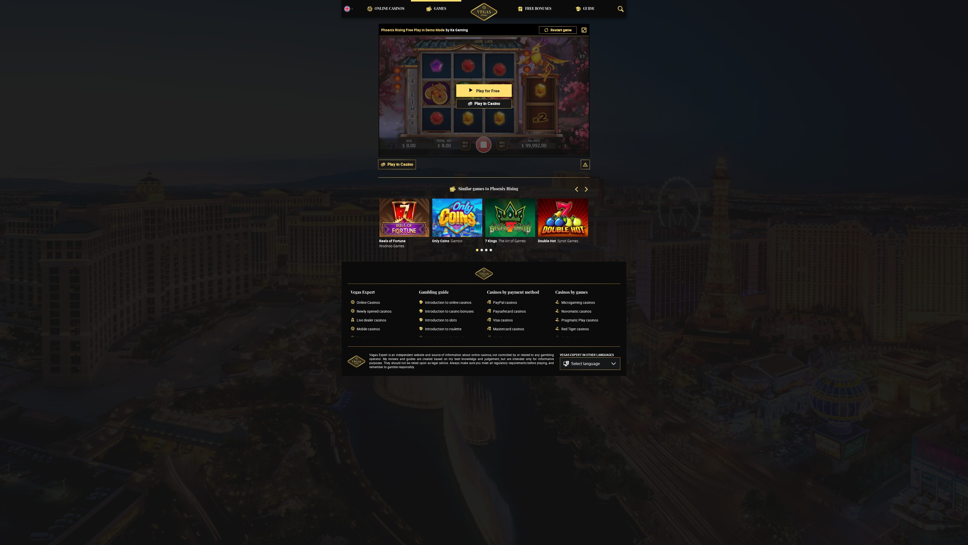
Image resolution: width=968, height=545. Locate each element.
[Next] (586, 190)
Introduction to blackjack (444, 337)
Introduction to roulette (443, 328)
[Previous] (577, 190)
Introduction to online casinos (448, 302)
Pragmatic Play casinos (579, 320)
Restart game (561, 30)
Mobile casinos (368, 328)
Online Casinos (389, 9)
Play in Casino (487, 103)
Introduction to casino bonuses (449, 311)
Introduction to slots (441, 320)
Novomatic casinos (576, 311)
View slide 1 (477, 250)
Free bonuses (538, 9)
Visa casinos (503, 320)
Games (440, 9)
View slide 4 (491, 250)
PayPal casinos (505, 302)
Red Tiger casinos (575, 328)
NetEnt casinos (573, 337)
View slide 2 (481, 250)
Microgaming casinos (578, 302)
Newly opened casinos (374, 311)
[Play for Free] (404, 217)
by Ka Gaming (457, 30)
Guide (588, 9)
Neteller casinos (505, 337)
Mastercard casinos (508, 328)
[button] (585, 164)
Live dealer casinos (371, 320)
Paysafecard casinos (509, 311)
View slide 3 (486, 250)
